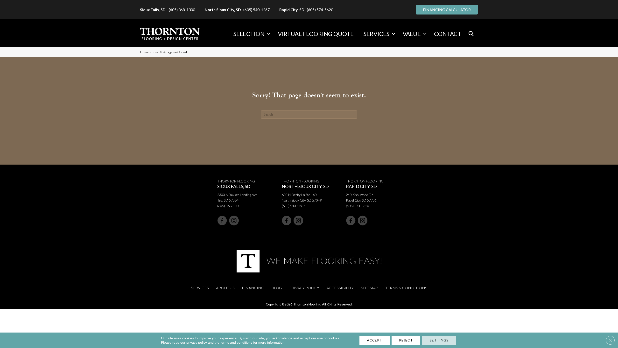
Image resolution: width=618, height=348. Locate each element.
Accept (374, 340)
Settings (439, 340)
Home (144, 52)
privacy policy (196, 342)
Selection (249, 33)
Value (412, 33)
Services (376, 33)
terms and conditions (236, 342)
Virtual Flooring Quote (316, 33)
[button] (269, 34)
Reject (406, 340)
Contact (447, 33)
